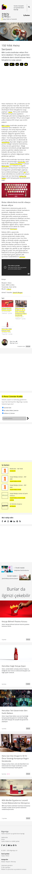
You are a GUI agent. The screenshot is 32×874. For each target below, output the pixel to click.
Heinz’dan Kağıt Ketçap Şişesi (7, 329)
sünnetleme (6, 142)
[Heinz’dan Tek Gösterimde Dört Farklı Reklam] (16, 698)
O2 (25, 172)
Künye (3, 839)
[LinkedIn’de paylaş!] (17, 64)
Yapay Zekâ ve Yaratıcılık (9, 19)
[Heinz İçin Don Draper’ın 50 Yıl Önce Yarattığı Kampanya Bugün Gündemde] (16, 743)
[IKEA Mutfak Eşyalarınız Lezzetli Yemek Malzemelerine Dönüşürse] (16, 788)
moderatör (13, 471)
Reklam (3, 862)
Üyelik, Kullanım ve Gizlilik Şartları (10, 841)
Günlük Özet (7, 408)
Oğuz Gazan (13, 341)
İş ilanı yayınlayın (5, 867)
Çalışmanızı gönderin (7, 865)
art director (13, 506)
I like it (8, 289)
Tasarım (8, 862)
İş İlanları (26, 15)
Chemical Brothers (16, 164)
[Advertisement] (16, 442)
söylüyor (22, 256)
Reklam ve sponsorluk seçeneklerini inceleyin (13, 869)
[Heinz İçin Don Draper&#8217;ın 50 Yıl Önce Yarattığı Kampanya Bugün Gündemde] (21, 303)
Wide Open (5, 166)
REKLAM (28, 346)
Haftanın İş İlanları (9, 413)
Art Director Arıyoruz (16, 504)
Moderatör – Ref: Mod (16, 469)
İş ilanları (5, 465)
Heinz (10, 112)
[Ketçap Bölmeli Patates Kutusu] (7, 303)
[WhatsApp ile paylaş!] (21, 64)
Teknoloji (13, 862)
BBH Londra (6, 125)
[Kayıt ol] (27, 418)
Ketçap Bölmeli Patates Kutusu (7, 309)
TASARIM (28, 684)
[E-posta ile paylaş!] (26, 64)
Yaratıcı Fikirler (5, 856)
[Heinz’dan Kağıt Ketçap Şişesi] (7, 324)
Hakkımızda (4, 837)
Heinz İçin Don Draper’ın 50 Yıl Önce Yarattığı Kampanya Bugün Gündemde (21, 311)
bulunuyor (13, 229)
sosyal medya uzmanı (15, 481)
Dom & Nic (21, 162)
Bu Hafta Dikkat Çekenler (11, 410)
